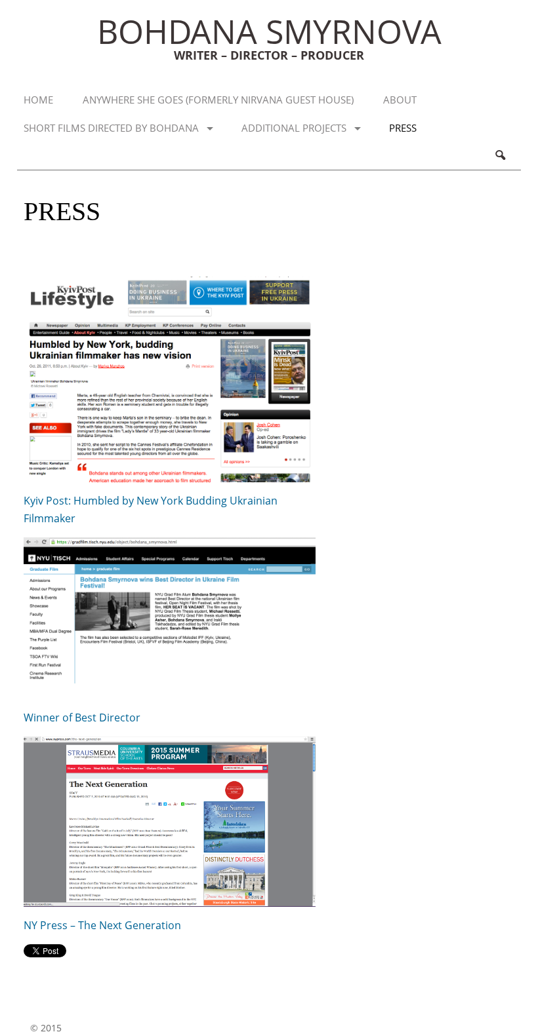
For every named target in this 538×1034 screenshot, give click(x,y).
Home (38, 99)
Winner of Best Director (82, 717)
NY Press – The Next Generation (102, 925)
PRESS (403, 127)
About (400, 99)
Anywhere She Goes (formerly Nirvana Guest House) (218, 99)
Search (499, 156)
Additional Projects (293, 127)
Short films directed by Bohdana (111, 127)
